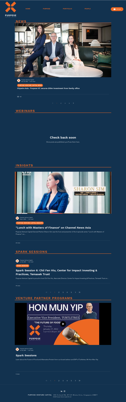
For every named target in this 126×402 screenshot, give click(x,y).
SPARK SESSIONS (22, 266)
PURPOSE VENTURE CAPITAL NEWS (30, 85)
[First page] (46, 292)
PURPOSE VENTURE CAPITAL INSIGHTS (30, 223)
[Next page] (73, 103)
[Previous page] (52, 103)
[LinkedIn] (62, 391)
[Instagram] (64, 391)
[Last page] (79, 292)
